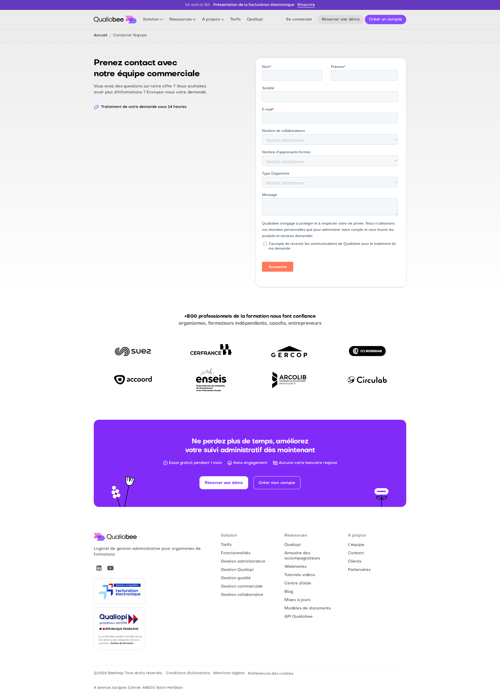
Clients (354, 561)
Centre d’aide (297, 583)
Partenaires (359, 570)
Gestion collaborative (242, 595)
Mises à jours (297, 600)
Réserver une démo (224, 483)
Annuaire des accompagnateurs (302, 555)
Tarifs (226, 545)
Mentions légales (229, 673)
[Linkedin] (99, 568)
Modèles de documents (307, 608)
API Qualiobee (298, 617)
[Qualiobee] (115, 19)
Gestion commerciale (242, 586)
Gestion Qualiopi (237, 570)
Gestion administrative (243, 561)
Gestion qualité (236, 578)
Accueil (100, 35)
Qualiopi (292, 545)
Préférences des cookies (270, 674)
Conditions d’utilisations (188, 673)
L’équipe (356, 545)
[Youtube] (110, 568)
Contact (356, 553)
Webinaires (295, 567)
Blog (288, 592)
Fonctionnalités (236, 553)
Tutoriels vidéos (299, 575)
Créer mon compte (277, 483)
